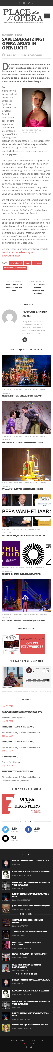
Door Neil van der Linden (21, 900)
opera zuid (37, 263)
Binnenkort (7, 35)
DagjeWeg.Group (26, 1044)
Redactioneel (35, 529)
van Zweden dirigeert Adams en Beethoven (22, 712)
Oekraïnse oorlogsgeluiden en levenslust (27, 921)
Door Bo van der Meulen (21, 948)
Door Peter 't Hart (19, 935)
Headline (28, 390)
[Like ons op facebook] (28, 829)
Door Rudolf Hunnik (19, 926)
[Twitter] (29, 3)
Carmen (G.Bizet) (10, 756)
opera (27, 263)
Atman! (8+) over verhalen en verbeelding (22, 489)
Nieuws (18, 35)
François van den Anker (16, 55)
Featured (18, 390)
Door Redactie (17, 864)
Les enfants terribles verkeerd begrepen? (22, 442)
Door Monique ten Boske (21, 875)
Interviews (40, 568)
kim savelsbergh (16, 263)
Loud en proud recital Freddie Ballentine (26, 943)
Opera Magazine (7, 691)
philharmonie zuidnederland (15, 268)
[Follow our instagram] (5, 838)
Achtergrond (8, 568)
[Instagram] (24, 3)
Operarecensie (39, 390)
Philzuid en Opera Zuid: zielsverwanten (21, 574)
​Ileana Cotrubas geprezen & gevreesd (30, 871)
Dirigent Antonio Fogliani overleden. (31, 860)
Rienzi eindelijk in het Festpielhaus (29, 954)
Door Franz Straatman (20, 971)
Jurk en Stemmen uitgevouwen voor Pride (30, 895)
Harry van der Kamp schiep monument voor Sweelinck (31, 883)
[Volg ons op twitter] (5, 829)
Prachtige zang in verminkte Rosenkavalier (26, 965)
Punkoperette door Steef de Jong (18, 727)
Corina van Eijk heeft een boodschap (30, 1024)
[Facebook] (19, 3)
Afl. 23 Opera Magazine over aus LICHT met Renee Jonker (32, 691)
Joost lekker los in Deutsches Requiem (31, 905)
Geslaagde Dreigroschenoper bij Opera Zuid (23, 620)
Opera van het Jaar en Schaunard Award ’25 (23, 535)
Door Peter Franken (19, 957)
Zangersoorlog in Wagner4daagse (29, 931)
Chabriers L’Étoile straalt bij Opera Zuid (21, 395)
